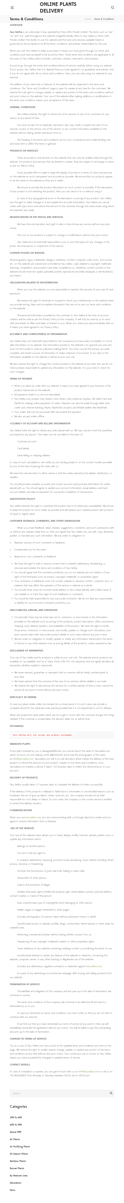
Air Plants (15, 1139)
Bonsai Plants (17, 1168)
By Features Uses (19, 1175)
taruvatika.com (33, 817)
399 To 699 (16, 1117)
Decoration (15, 1182)
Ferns (12, 1190)
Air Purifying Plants (20, 1146)
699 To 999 (16, 1124)
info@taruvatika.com (23, 758)
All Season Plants (19, 1153)
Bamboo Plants (18, 1161)
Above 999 (15, 1132)
